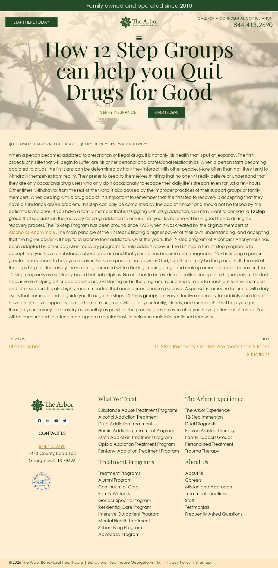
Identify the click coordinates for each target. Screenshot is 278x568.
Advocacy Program (119, 534)
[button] (139, 38)
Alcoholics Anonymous (32, 232)
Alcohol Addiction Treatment (128, 417)
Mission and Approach (208, 486)
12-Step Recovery (131, 144)
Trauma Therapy (202, 451)
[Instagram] (47, 421)
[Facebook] (39, 421)
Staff (189, 500)
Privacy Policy (178, 562)
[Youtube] (56, 421)
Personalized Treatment (209, 444)
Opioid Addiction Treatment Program (136, 444)
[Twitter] (64, 421)
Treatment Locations (206, 493)
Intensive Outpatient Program (128, 514)
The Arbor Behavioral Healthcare (43, 144)
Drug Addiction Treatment (125, 423)
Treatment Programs (119, 473)
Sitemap (203, 562)
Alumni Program (115, 480)
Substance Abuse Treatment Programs (138, 410)
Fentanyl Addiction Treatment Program (138, 451)
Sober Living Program (120, 527)
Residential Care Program (124, 507)
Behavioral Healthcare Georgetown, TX (124, 562)
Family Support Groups (208, 437)
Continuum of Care (118, 486)
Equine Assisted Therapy (210, 430)
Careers (193, 480)
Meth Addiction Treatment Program (135, 437)
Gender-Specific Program (124, 500)
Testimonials (197, 507)
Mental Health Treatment (124, 520)
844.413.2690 (253, 25)
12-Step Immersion (204, 417)
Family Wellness (114, 493)
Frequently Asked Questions (213, 514)
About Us (194, 473)
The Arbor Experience (207, 410)
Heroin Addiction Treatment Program (136, 430)
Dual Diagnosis (200, 423)
